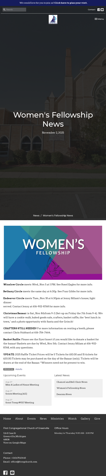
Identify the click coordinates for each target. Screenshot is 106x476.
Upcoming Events (14, 375)
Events (31, 418)
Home (7, 418)
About (19, 418)
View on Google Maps (14, 443)
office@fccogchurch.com (24, 462)
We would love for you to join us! (53, 3)
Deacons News (64, 394)
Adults (18, 369)
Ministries (57, 418)
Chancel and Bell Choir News (72, 382)
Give (97, 418)
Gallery (85, 418)
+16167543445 (18, 458)
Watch (72, 418)
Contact (91, 9)
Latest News (62, 375)
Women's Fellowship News (71, 388)
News (36, 215)
